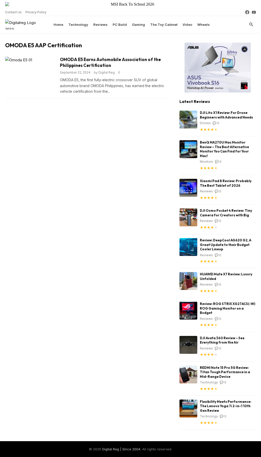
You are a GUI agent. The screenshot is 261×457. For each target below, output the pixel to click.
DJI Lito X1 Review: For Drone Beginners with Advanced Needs (226, 115)
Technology (78, 24)
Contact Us (13, 12)
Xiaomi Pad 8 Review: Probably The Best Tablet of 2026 (226, 183)
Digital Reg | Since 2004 (121, 449)
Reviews (100, 24)
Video (187, 24)
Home (58, 24)
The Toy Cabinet (163, 24)
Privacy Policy (35, 12)
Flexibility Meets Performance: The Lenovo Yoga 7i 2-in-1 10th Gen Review (225, 406)
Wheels (203, 24)
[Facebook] (247, 12)
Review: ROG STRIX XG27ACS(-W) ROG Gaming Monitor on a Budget (227, 308)
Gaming (138, 24)
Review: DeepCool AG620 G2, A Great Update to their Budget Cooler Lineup (225, 244)
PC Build (120, 24)
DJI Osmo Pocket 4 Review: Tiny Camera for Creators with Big (226, 212)
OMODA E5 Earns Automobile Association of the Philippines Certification (110, 62)
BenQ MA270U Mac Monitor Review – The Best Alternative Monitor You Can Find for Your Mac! (224, 149)
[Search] (251, 24)
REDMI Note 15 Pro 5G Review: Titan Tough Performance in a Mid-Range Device (225, 372)
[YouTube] (254, 12)
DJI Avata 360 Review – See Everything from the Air (222, 340)
